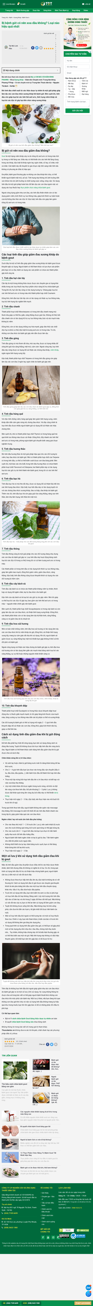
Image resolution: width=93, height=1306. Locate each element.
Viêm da (85, 81)
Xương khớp (17, 17)
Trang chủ (9, 10)
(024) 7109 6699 (11, 1213)
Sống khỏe (47, 10)
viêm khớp (54, 350)
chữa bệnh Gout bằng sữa (22, 1022)
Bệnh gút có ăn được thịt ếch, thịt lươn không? (38, 1168)
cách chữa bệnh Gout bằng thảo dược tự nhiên (31, 1018)
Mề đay (71, 84)
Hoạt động (76, 10)
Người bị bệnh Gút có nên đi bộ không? (35, 1140)
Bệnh (10, 17)
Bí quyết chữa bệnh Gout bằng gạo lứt (35, 1126)
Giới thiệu (45, 1193)
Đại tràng (85, 94)
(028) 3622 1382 (11, 1228)
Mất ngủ (85, 91)
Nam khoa (72, 81)
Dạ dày (70, 86)
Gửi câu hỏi (77, 111)
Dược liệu (36, 10)
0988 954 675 (77, 1208)
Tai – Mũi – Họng (71, 90)
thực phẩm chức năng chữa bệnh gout (35, 187)
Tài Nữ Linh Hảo (13, 47)
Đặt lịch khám (84, 1303)
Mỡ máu (71, 97)
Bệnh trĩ (85, 84)
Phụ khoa (71, 94)
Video (86, 10)
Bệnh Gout (25, 17)
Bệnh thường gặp (23, 10)
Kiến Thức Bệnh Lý (62, 10)
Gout (3, 156)
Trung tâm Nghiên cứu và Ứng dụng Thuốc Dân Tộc (46, 3)
